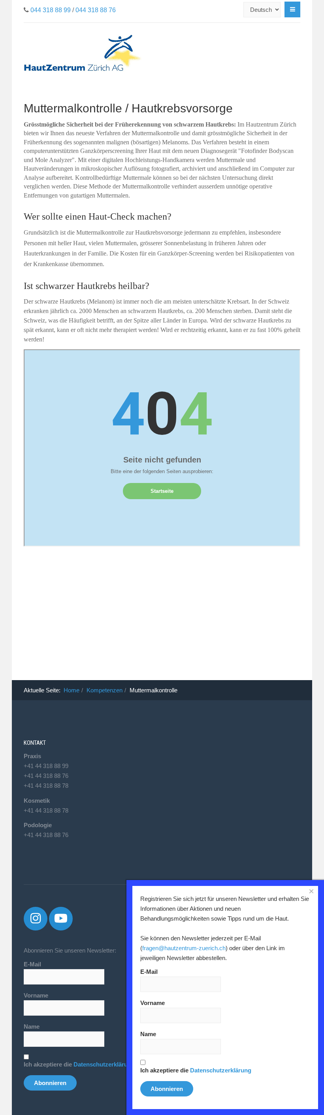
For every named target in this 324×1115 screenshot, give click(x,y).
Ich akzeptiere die (79, 1064)
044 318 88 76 (95, 10)
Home (71, 690)
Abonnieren (50, 1083)
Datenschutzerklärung (104, 1064)
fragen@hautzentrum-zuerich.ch (184, 948)
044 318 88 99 (50, 10)
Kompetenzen (104, 690)
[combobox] (239, 9)
